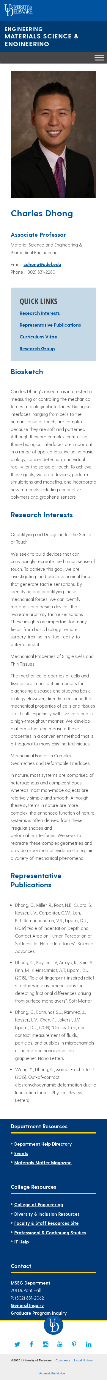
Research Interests (40, 313)
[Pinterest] (74, 1344)
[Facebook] (31, 1344)
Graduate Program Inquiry (39, 1313)
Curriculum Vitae (38, 336)
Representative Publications (50, 324)
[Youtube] (60, 1344)
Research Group (37, 348)
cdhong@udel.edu (42, 264)
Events (21, 1153)
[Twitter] (17, 1344)
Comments (63, 1360)
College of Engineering (38, 1204)
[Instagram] (45, 1344)
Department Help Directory (43, 1144)
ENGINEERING (23, 29)
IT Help (21, 1241)
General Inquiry (27, 1305)
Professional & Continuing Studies (50, 1232)
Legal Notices (83, 1360)
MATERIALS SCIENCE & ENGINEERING (41, 39)
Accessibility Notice (52, 1373)
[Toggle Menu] (99, 57)
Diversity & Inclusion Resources (47, 1214)
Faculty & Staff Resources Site (46, 1223)
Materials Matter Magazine (43, 1162)
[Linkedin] (88, 1344)
